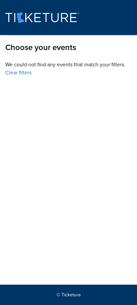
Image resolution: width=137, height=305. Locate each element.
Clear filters (18, 72)
